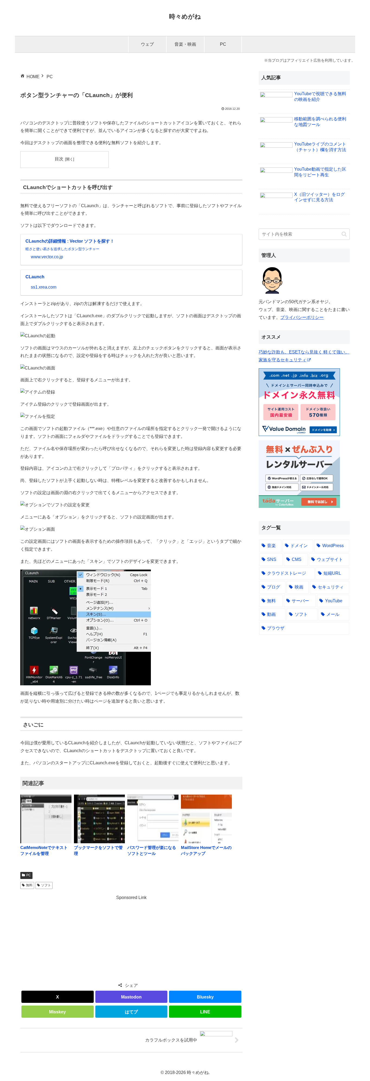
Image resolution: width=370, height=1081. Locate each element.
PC (28, 875)
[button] (344, 234)
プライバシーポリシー (302, 317)
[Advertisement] (131, 939)
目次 (59, 159)
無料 (29, 885)
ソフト (46, 885)
